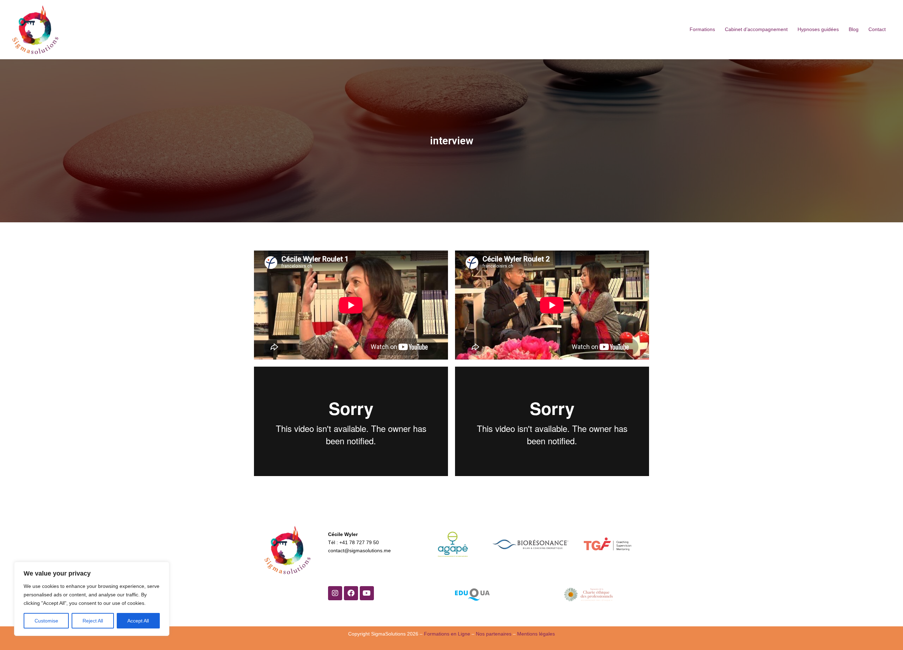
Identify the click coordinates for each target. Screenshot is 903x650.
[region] (91, 599)
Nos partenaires (493, 634)
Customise (46, 621)
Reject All (93, 621)
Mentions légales (536, 634)
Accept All (138, 621)
